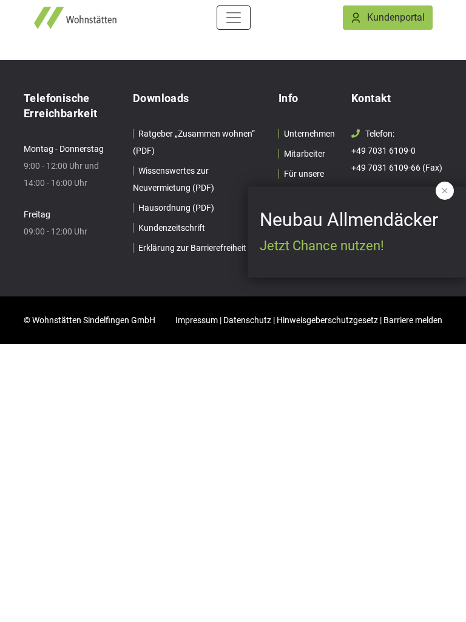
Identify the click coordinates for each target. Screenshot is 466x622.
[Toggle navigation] (234, 17)
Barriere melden (412, 320)
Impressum (196, 320)
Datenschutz (247, 320)
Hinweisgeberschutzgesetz (327, 320)
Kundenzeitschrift (171, 228)
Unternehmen (309, 133)
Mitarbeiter (304, 154)
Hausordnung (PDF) (176, 208)
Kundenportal (396, 17)
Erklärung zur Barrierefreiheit (192, 248)
